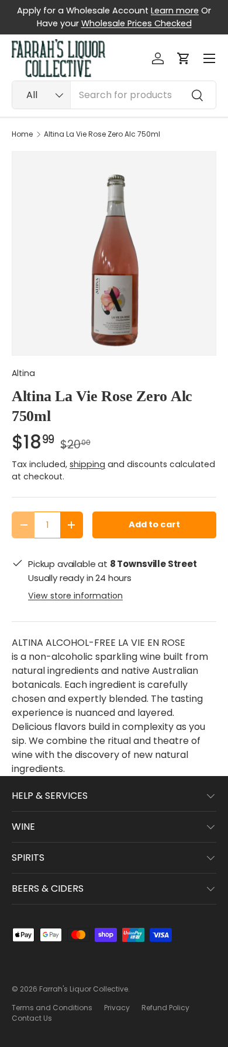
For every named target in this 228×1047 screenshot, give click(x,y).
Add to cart (154, 524)
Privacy (117, 1008)
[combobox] (114, 95)
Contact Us (32, 1018)
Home (22, 134)
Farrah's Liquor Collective (83, 989)
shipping (87, 464)
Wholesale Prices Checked (136, 23)
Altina (23, 373)
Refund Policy (165, 1008)
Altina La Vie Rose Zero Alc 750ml (102, 134)
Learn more (175, 10)
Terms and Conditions (52, 1008)
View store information (75, 595)
